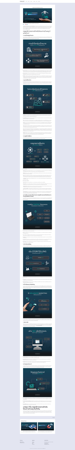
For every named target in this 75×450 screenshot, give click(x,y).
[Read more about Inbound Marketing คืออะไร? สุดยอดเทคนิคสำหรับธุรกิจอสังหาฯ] (46, 426)
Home (26, 1)
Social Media (30, 23)
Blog (36, 1)
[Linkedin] (27, 24)
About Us (29, 1)
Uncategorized (33, 23)
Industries (34, 1)
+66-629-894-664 (46, 443)
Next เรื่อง (54, 417)
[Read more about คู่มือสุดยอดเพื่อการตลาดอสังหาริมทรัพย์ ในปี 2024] (29, 426)
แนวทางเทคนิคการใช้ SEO (39, 325)
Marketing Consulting (22, 442)
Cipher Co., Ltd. (44, 448)
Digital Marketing (27, 23)
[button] (32, 1)
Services (31, 1)
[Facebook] (23, 24)
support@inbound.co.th (46, 444)
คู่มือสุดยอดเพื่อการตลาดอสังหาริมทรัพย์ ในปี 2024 (29, 431)
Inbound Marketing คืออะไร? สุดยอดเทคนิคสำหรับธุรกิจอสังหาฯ (46, 431)
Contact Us (39, 1)
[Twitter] (24, 24)
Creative (24, 23)
